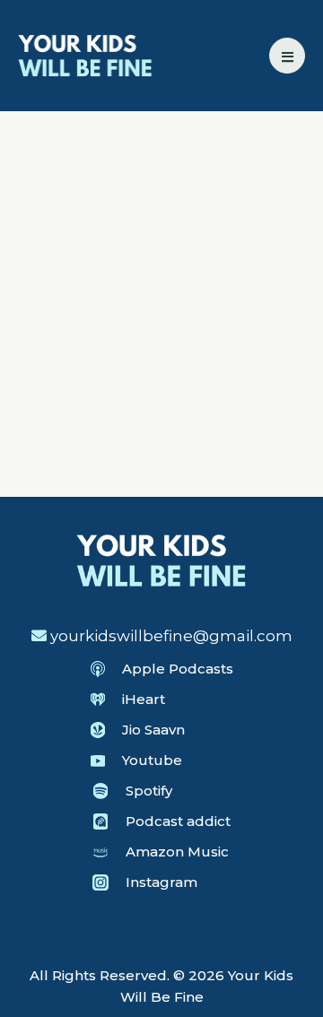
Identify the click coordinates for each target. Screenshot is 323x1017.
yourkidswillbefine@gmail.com (171, 636)
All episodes (97, 196)
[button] (287, 56)
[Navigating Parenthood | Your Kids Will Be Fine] (85, 54)
